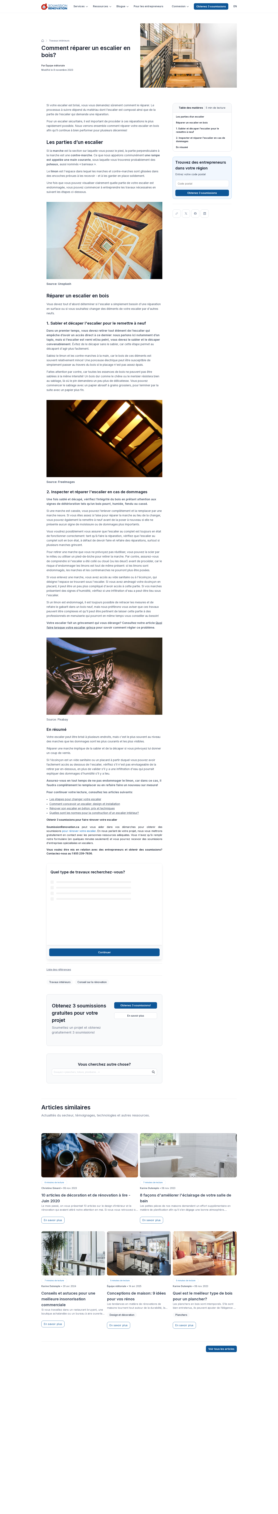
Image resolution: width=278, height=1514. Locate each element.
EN (235, 6)
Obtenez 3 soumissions (211, 6)
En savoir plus (135, 1015)
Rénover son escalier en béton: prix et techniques (82, 808)
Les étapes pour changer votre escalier (75, 799)
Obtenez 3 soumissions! (135, 1005)
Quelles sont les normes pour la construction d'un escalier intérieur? (94, 813)
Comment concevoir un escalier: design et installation (84, 804)
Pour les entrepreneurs (148, 6)
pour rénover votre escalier (79, 831)
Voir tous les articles (221, 1349)
